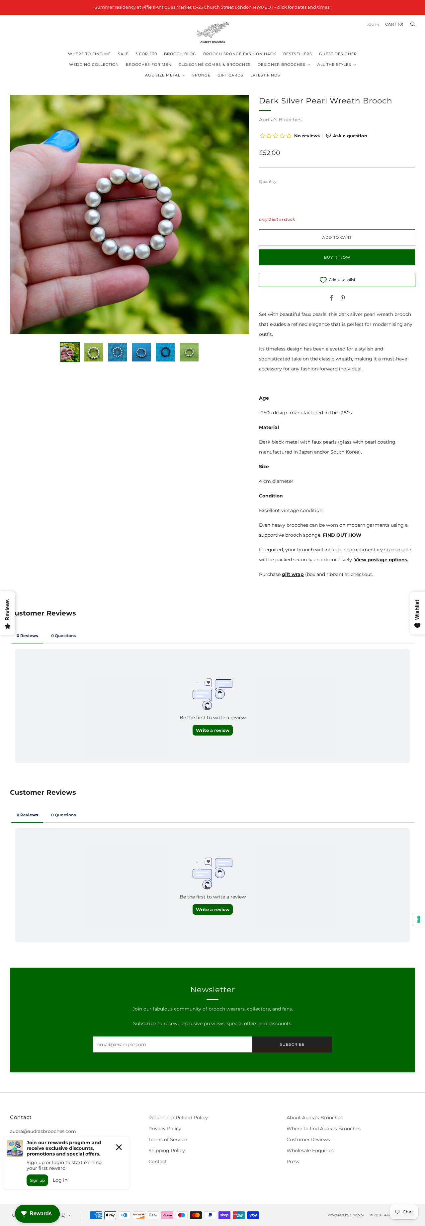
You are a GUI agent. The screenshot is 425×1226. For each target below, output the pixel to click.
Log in (373, 24)
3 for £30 (146, 54)
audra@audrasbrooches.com (43, 1131)
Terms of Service (167, 1140)
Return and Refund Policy (178, 1118)
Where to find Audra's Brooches (324, 1129)
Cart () (394, 24)
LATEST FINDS (265, 75)
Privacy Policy (164, 1129)
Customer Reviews (308, 1140)
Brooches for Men (149, 64)
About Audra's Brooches (315, 1118)
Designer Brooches (281, 64)
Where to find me (89, 54)
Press (293, 1161)
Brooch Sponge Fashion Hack (239, 54)
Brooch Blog (180, 54)
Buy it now (337, 257)
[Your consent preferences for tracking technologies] (418, 919)
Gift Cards (230, 75)
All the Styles (334, 64)
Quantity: (268, 182)
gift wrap (293, 574)
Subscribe (292, 1044)
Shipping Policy (166, 1151)
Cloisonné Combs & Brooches (215, 64)
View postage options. (381, 560)
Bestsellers (297, 54)
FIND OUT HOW (342, 535)
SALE (123, 54)
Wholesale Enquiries (310, 1151)
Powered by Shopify (345, 1215)
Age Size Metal (162, 75)
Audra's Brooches (280, 119)
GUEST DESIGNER (338, 54)
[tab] (70, 352)
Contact (157, 1161)
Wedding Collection (94, 64)
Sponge (201, 75)
